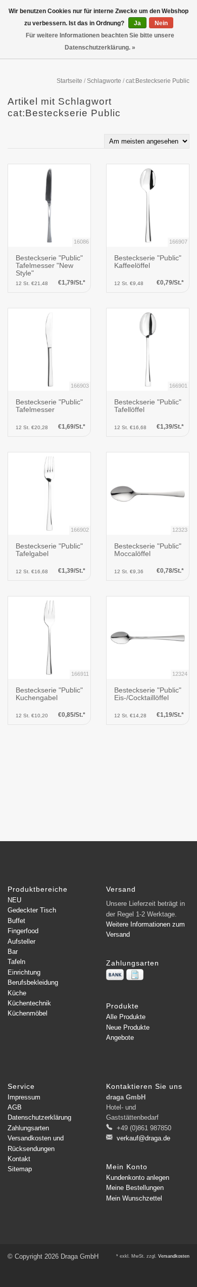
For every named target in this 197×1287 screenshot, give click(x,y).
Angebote (120, 1037)
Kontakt (19, 1159)
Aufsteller (21, 941)
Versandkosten (173, 1256)
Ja (137, 23)
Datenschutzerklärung (39, 1117)
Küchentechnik (29, 1003)
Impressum (24, 1097)
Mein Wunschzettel (134, 1198)
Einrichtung (24, 972)
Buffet (16, 921)
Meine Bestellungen (135, 1187)
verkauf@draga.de (143, 1138)
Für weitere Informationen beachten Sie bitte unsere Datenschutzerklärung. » (100, 41)
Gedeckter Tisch (32, 910)
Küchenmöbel (27, 1013)
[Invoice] (134, 974)
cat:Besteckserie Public (157, 80)
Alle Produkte (125, 1017)
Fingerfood (23, 931)
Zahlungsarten (28, 1128)
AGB (15, 1107)
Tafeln (16, 962)
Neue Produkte (128, 1027)
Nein (161, 23)
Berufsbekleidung (33, 982)
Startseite (69, 80)
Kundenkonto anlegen (137, 1177)
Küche (17, 993)
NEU (14, 900)
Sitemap (20, 1169)
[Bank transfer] (115, 974)
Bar (13, 951)
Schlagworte (104, 80)
